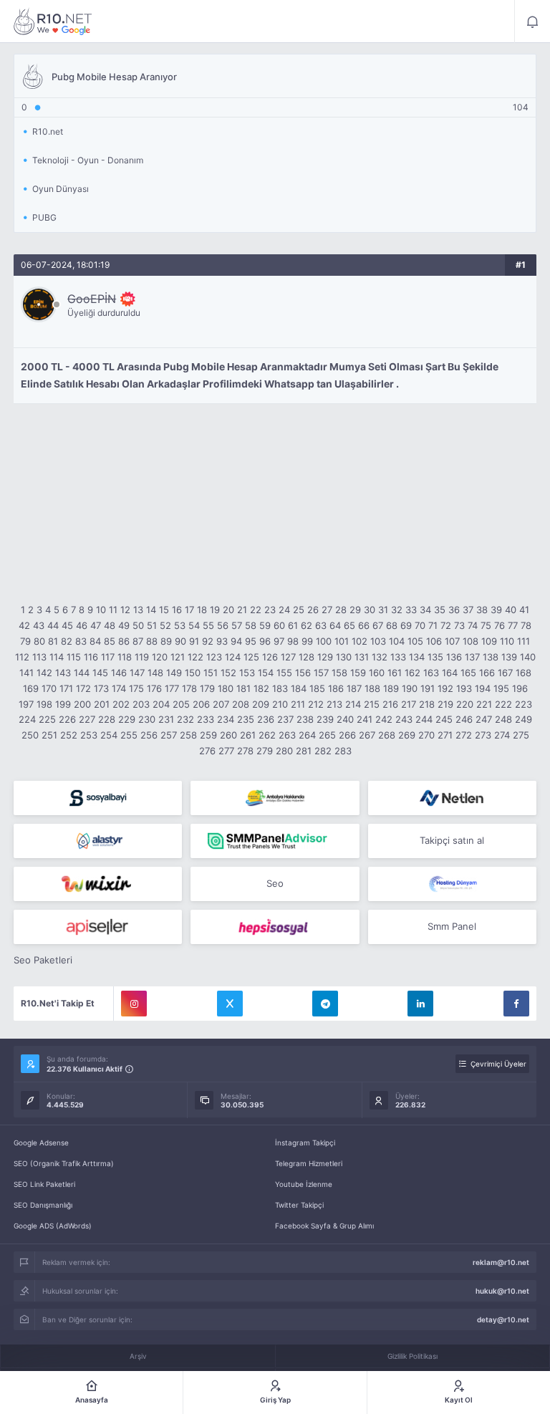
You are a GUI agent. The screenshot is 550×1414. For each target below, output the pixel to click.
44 (53, 625)
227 (87, 719)
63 (321, 625)
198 (44, 704)
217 (408, 704)
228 (106, 719)
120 (160, 657)
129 (325, 657)
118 (124, 657)
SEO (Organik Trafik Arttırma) (64, 1163)
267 (367, 735)
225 (47, 719)
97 (279, 641)
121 (177, 657)
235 (245, 719)
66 (364, 625)
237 (285, 719)
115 (74, 657)
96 (265, 641)
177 (172, 688)
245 (444, 719)
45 (67, 625)
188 (372, 688)
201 (102, 704)
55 (208, 625)
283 (343, 750)
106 (434, 641)
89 (166, 641)
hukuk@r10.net (502, 1290)
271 (445, 735)
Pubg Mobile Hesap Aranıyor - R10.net (53, 21)
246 (464, 719)
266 (347, 735)
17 (189, 609)
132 (379, 657)
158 (339, 672)
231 (166, 719)
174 (119, 688)
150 (193, 672)
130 (344, 657)
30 (369, 609)
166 (487, 672)
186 (336, 688)
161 (394, 672)
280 (284, 750)
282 (323, 750)
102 (359, 641)
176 (154, 688)
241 (364, 719)
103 (378, 641)
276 (207, 750)
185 (317, 688)
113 (39, 657)
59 (265, 625)
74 (473, 625)
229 (126, 719)
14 (151, 609)
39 (496, 609)
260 (228, 735)
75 (486, 625)
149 (174, 672)
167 (505, 672)
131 (361, 657)
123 (214, 657)
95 (250, 641)
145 (100, 672)
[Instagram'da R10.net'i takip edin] (134, 1003)
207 (221, 704)
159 (358, 672)
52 (165, 625)
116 (91, 657)
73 (459, 625)
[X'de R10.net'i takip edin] (230, 1003)
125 (251, 657)
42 (24, 625)
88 (152, 641)
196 (520, 688)
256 (149, 735)
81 (53, 641)
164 (450, 672)
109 (489, 641)
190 (410, 688)
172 (83, 688)
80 (39, 641)
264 (307, 735)
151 (210, 672)
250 (30, 735)
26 (313, 609)
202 (121, 704)
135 (435, 657)
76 (499, 625)
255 (129, 735)
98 (293, 641)
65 (349, 625)
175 (136, 688)
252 (68, 735)
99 (307, 641)
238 (305, 719)
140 (528, 657)
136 (454, 657)
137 (472, 657)
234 (225, 719)
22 (255, 609)
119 (142, 657)
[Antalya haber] (274, 798)
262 (267, 735)
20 (228, 609)
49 (124, 625)
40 (510, 609)
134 (417, 657)
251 (49, 735)
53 (179, 625)
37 (468, 609)
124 (233, 657)
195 (501, 688)
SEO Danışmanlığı (43, 1205)
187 (354, 688)
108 (470, 641)
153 (247, 672)
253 (88, 735)
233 (205, 719)
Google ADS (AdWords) (53, 1225)
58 (250, 625)
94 (236, 641)
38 (482, 609)
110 (507, 641)
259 (208, 735)
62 (306, 625)
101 (341, 641)
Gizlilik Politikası (412, 1356)
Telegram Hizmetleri (308, 1163)
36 (454, 609)
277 (226, 750)
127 (288, 657)
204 (161, 704)
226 (67, 719)
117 (108, 657)
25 (298, 609)
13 (138, 609)
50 (138, 625)
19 (215, 609)
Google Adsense (41, 1142)
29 (355, 609)
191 (427, 688)
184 (299, 688)
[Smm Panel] (98, 798)
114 (56, 657)
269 (406, 735)
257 (168, 735)
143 (63, 672)
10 (101, 609)
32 (396, 609)
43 (38, 625)
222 (503, 704)
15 (164, 609)
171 (66, 688)
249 (523, 719)
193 (464, 688)
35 (439, 609)
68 (391, 625)
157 (321, 672)
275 (521, 735)
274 (502, 735)
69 (406, 625)
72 (445, 625)
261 (248, 735)
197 (26, 704)
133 (398, 657)
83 (81, 641)
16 (177, 609)
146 (119, 672)
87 (137, 641)
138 (490, 657)
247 (484, 719)
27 (327, 609)
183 (280, 688)
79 (25, 641)
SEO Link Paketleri (44, 1184)
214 (353, 704)
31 (383, 609)
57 (236, 625)
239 (325, 719)
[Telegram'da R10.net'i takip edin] (325, 1003)
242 (383, 719)
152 (228, 672)
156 (303, 672)
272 (463, 735)
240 (345, 719)
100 (324, 641)
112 (22, 657)
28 (341, 609)
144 (82, 672)
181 (243, 688)
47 (95, 625)
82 (66, 641)
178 (189, 688)
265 (327, 735)
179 (207, 688)
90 (180, 641)
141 (26, 672)
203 (141, 704)
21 (242, 609)
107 (452, 641)
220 (464, 704)
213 (334, 704)
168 (523, 672)
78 (526, 625)
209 (260, 704)
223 (523, 704)
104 (397, 641)
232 (185, 719)
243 (403, 719)
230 (146, 719)
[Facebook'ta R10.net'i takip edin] (516, 1003)
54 (194, 625)
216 (390, 704)
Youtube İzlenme (303, 1184)
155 (284, 672)
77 (513, 625)
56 (222, 625)
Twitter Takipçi (299, 1205)
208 (240, 704)
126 (270, 657)
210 (280, 704)
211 (298, 704)
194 (483, 688)
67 (377, 625)
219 (445, 704)
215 (372, 704)
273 (483, 735)
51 (152, 625)
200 (82, 704)
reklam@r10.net (501, 1262)
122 (195, 657)
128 (306, 657)
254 (108, 735)
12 (125, 609)
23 (270, 609)
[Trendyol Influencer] (98, 884)
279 (264, 750)
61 (293, 625)
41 (524, 609)
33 (411, 609)
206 (201, 704)
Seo (275, 883)
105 (415, 641)
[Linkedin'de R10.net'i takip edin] (420, 1003)
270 (426, 735)
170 (49, 688)
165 (468, 672)
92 (207, 641)
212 (316, 704)
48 (109, 625)
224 (27, 719)
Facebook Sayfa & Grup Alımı (324, 1225)
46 (81, 625)
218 (427, 704)
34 (425, 609)
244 (424, 719)
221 (484, 704)
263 (287, 735)
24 (284, 609)
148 (155, 672)
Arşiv (138, 1356)
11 (113, 609)
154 (266, 672)
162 (412, 672)
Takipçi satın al (452, 840)
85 (109, 641)
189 (391, 688)
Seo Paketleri (43, 960)
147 (137, 672)
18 (202, 609)
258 (188, 735)
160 (377, 672)
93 (222, 641)
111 (523, 641)
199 (63, 704)
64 (335, 625)
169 (31, 688)
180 (225, 688)
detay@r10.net (503, 1319)
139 (509, 657)
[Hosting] (452, 798)
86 (124, 641)
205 (181, 704)
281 (304, 750)
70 (420, 625)
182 (261, 688)
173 (101, 688)
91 (194, 641)
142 (44, 672)
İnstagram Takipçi (305, 1142)
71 (433, 625)
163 (431, 672)
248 (503, 719)
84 (95, 641)
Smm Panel (452, 926)
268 (386, 735)
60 (279, 625)
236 (265, 719)
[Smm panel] (274, 841)
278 (245, 750)
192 (445, 688)
